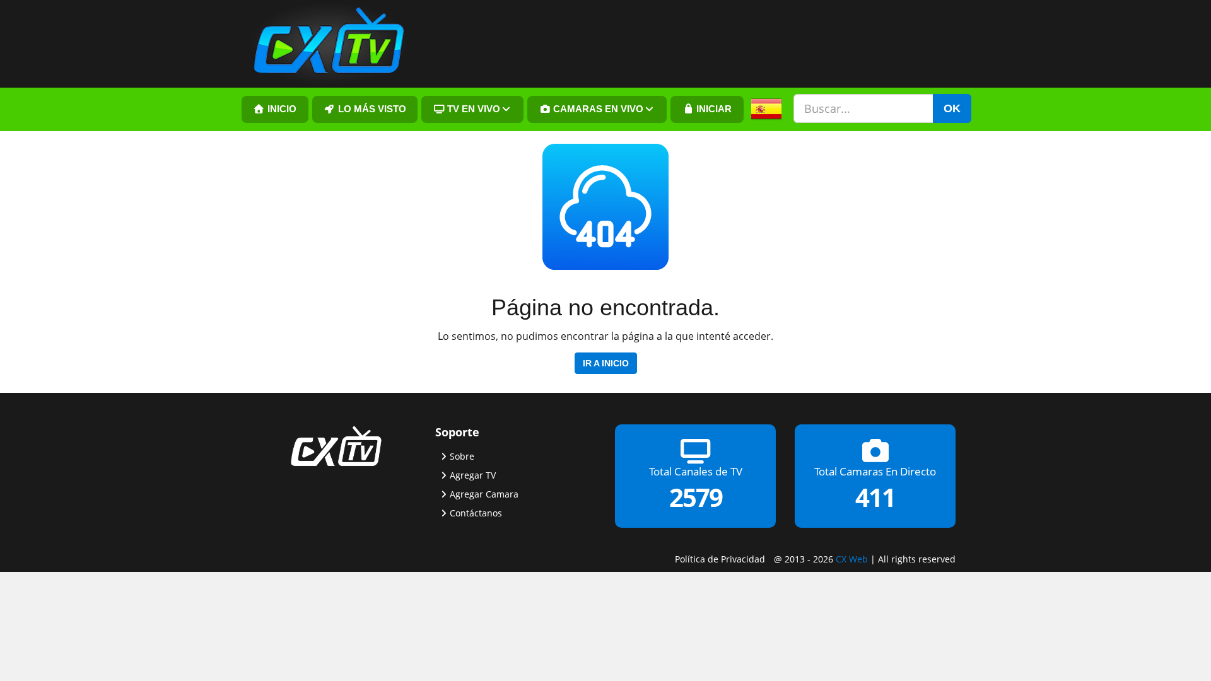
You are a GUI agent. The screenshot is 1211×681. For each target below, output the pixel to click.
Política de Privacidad (720, 559)
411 (875, 497)
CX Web (852, 559)
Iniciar (713, 109)
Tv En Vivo (472, 109)
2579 (695, 497)
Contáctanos (476, 513)
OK (952, 108)
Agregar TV (473, 475)
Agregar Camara (484, 494)
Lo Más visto (371, 109)
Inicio (280, 109)
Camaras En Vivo (597, 109)
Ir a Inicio (606, 363)
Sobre (462, 456)
